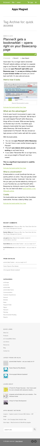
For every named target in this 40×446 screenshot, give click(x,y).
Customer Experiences (9, 295)
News (4, 302)
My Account (6, 2)
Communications (7, 292)
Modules (5, 300)
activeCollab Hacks (8, 290)
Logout (18, 2)
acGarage (6, 282)
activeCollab (6, 287)
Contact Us (6, 351)
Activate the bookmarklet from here (14, 107)
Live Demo (6, 341)
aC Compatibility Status (9, 339)
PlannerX (15, 58)
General (5, 297)
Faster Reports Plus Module (10, 266)
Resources (6, 345)
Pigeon (5, 307)
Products (5, 335)
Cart (31, 2)
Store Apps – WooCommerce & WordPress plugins (17, 422)
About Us (5, 332)
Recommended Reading (9, 315)
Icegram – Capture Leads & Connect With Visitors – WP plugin (18, 415)
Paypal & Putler (7, 305)
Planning (5, 312)
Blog (13, 2)
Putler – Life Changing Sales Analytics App (14, 419)
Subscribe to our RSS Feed (35, 441)
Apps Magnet (25, 58)
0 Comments (6, 58)
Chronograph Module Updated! (11, 270)
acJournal (6, 285)
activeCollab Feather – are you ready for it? (24, 244)
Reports (5, 317)
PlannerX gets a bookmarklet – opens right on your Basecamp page (20, 44)
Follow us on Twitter (32, 441)
